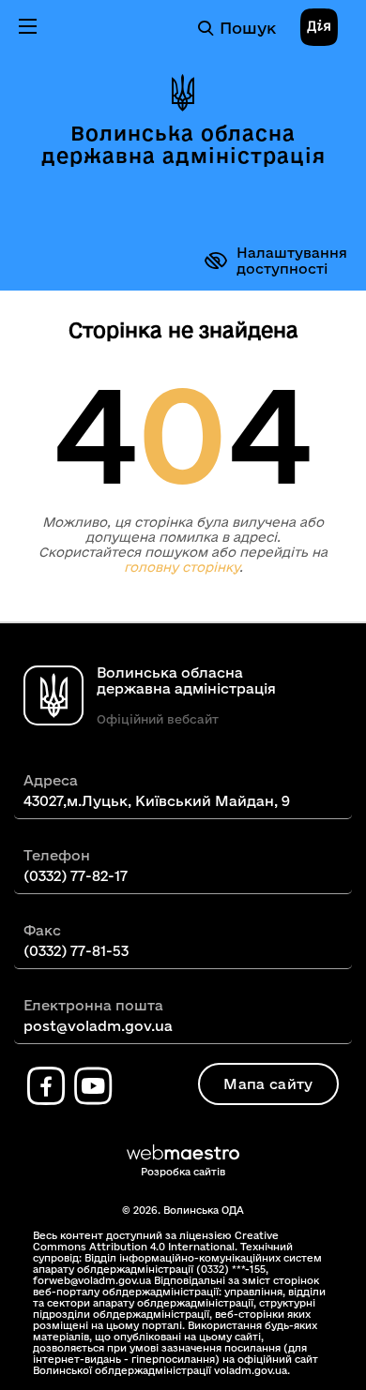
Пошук (248, 28)
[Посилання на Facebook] (46, 1086)
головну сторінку (181, 567)
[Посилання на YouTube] (93, 1086)
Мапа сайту (268, 1084)
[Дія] (319, 28)
